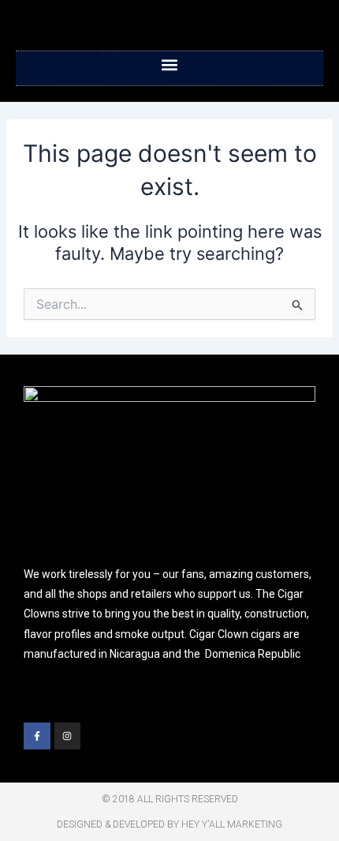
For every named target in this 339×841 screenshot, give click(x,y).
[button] (170, 64)
